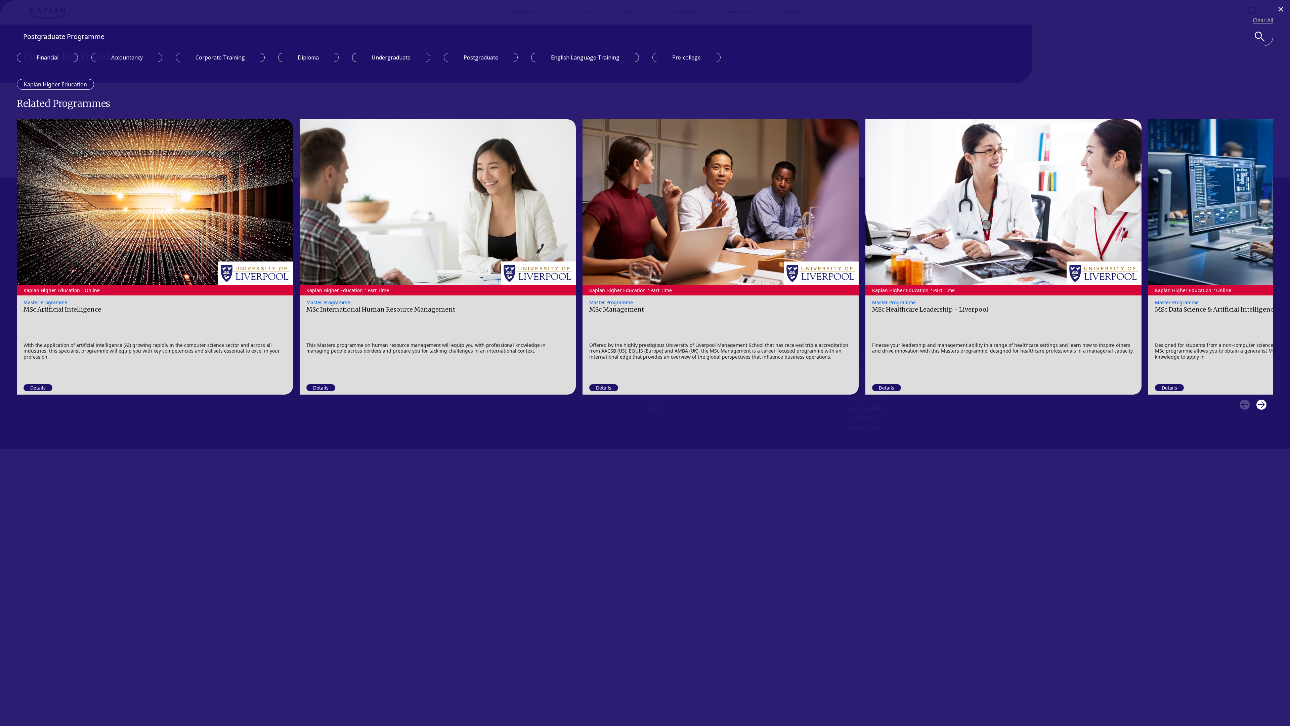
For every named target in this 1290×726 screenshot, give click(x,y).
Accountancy (127, 57)
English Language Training (585, 57)
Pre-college (686, 57)
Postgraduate (481, 57)
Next (1261, 405)
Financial (47, 57)
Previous (1245, 405)
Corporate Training (220, 57)
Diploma (308, 57)
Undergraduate (391, 57)
